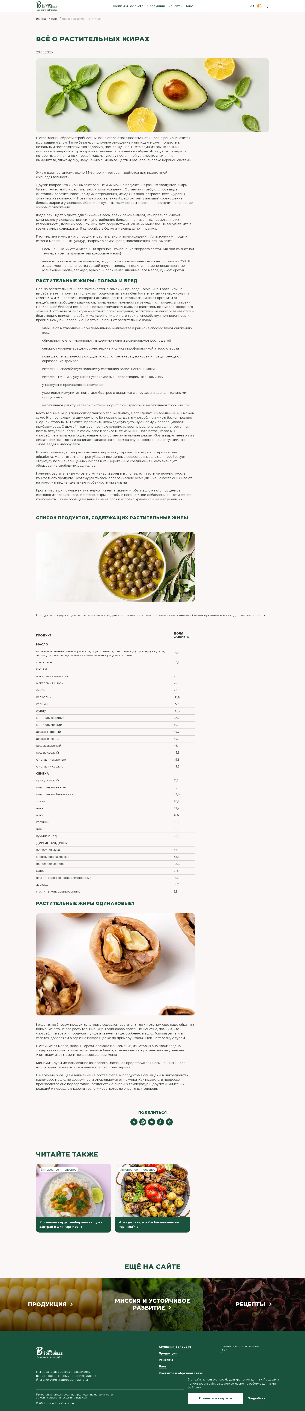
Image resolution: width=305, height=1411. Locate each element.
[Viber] (169, 1121)
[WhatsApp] (142, 1121)
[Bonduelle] (49, 1352)
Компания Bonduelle (128, 6)
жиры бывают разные (87, 185)
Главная (41, 18)
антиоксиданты (109, 298)
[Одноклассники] (160, 1121)
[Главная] (46, 6)
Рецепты (175, 6)
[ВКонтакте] (151, 1121)
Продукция (156, 6)
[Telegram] (133, 1121)
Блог (189, 6)
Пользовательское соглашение (239, 1346)
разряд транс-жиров (90, 1089)
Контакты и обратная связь (181, 1373)
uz (221, 1350)
